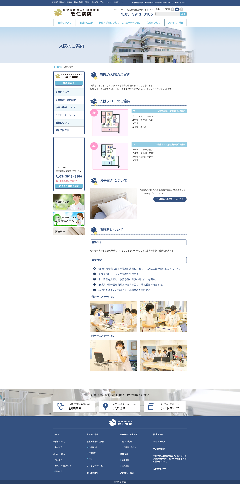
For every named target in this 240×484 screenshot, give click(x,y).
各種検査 (92, 453)
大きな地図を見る (70, 186)
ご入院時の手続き (129, 447)
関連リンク (158, 434)
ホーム (56, 434)
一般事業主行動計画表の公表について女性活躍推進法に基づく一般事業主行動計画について (169, 459)
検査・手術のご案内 (109, 23)
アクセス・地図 (175, 23)
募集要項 (125, 460)
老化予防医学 (62, 130)
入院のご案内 (153, 23)
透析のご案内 (92, 434)
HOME (59, 67)
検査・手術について (66, 107)
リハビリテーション (131, 23)
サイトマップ (159, 441)
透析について (62, 122)
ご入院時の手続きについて (169, 199)
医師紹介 (58, 471)
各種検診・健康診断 (66, 100)
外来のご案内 (86, 23)
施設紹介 (58, 447)
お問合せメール (160, 468)
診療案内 (67, 83)
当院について (64, 23)
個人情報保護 (159, 448)
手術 (90, 459)
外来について (62, 92)
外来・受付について (63, 466)
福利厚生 (125, 466)
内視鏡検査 (93, 447)
